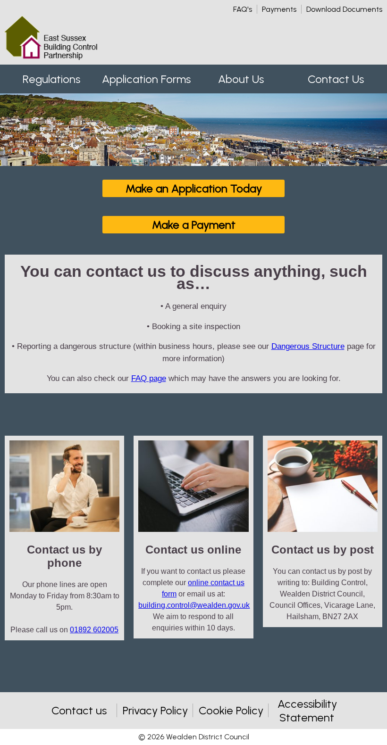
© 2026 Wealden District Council (193, 736)
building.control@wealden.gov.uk (194, 605)
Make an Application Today (194, 188)
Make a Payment (194, 225)
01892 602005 (94, 630)
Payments (279, 9)
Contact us (79, 710)
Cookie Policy (231, 710)
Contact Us (336, 79)
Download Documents (344, 9)
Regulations (51, 79)
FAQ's (242, 9)
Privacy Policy (155, 710)
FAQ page (148, 378)
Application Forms (146, 79)
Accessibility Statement (307, 710)
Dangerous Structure (308, 346)
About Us (241, 79)
